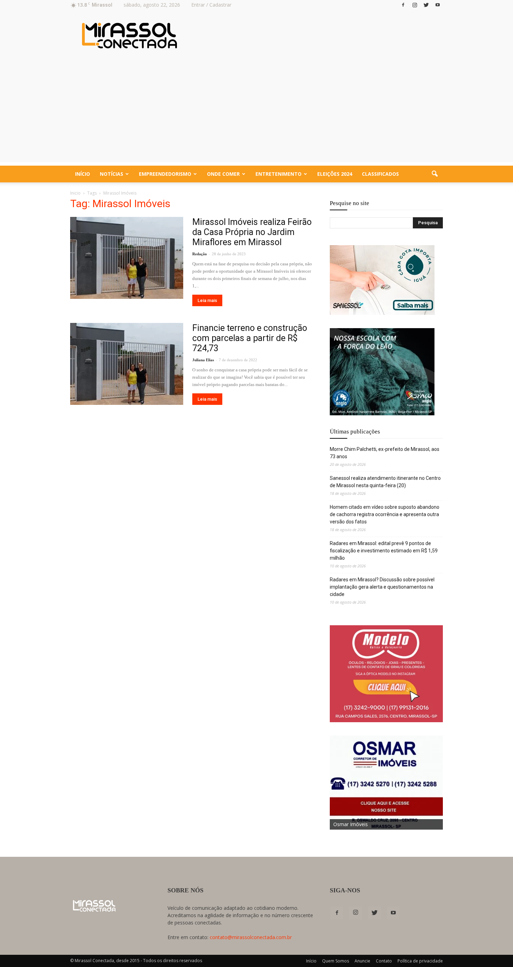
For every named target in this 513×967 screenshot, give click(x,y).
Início (82, 174)
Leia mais (207, 300)
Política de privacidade (420, 961)
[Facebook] (403, 5)
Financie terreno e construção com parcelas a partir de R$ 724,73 (249, 338)
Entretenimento (278, 174)
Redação (199, 254)
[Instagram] (414, 5)
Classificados (380, 174)
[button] (434, 174)
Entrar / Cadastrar (211, 4)
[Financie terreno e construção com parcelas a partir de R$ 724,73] (126, 364)
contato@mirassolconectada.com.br (251, 937)
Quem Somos (335, 961)
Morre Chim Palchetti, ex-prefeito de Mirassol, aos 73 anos (384, 452)
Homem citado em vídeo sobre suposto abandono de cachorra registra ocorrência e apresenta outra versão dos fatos (384, 514)
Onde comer (223, 174)
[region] (382, 280)
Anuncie (362, 961)
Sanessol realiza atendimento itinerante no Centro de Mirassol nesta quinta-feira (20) (385, 481)
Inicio (75, 193)
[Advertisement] (256, 113)
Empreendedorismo (165, 174)
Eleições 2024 (334, 174)
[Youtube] (437, 5)
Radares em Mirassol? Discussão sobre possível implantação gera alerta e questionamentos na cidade (382, 587)
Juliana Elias (203, 360)
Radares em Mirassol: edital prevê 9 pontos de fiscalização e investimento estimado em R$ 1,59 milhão (384, 551)
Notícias (111, 174)
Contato (384, 961)
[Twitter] (426, 5)
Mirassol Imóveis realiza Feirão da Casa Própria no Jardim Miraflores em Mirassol (252, 232)
